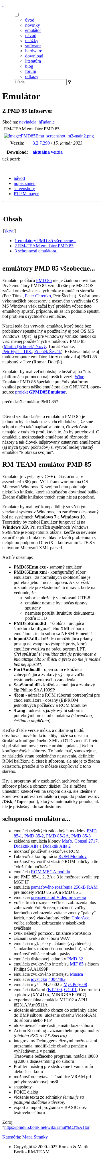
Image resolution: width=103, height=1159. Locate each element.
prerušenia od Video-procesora (58, 897)
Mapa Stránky (35, 1137)
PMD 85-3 (81, 835)
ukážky (31, 40)
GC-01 (70, 989)
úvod (29, 20)
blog (29, 66)
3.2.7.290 (41, 143)
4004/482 (57, 979)
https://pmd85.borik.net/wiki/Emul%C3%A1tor (47, 1127)
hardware (33, 50)
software (33, 45)
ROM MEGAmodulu (50, 871)
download (34, 55)
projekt (40, 392)
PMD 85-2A (57, 835)
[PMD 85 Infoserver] (2, 4)
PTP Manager (26, 193)
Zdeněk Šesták (47, 351)
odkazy (31, 76)
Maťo (67, 841)
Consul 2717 (86, 841)
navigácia (27, 122)
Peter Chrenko (38, 295)
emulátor (33, 30)
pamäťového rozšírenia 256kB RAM (64, 887)
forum (30, 71)
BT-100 (55, 989)
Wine (79, 376)
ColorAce (80, 917)
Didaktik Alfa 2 (57, 846)
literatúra (33, 61)
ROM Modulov (72, 856)
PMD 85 (44, 280)
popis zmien (24, 183)
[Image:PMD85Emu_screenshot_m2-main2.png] (49, 135)
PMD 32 (75, 958)
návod (30, 35)
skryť (9, 230)
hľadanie (47, 122)
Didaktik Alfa (26, 846)
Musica (76, 974)
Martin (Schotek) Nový (25, 346)
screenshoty (24, 188)
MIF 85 (77, 964)
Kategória (11, 1137)
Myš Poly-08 (75, 984)
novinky (32, 25)
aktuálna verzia (48, 152)
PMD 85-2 (34, 835)
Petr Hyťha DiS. (17, 351)
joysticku (39, 979)
